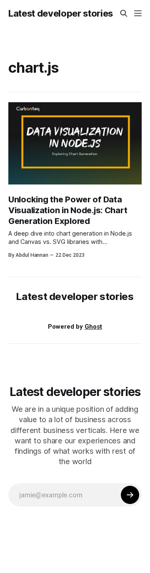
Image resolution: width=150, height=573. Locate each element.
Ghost (93, 326)
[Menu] (138, 13)
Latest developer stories (60, 13)
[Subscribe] (130, 495)
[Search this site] (123, 13)
